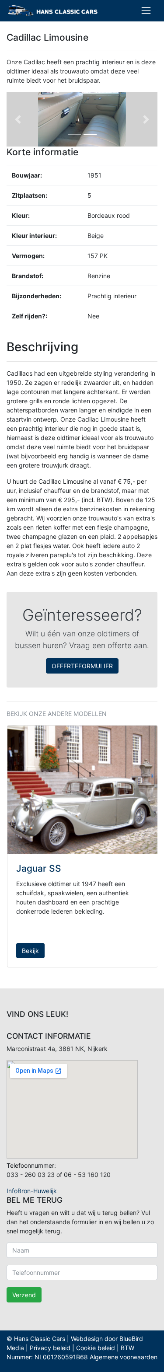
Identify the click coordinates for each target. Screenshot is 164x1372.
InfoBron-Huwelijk (32, 1190)
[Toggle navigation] (146, 10)
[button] (18, 119)
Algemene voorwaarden (123, 1357)
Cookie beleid (95, 1347)
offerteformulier (82, 666)
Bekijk (30, 950)
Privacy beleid (50, 1347)
